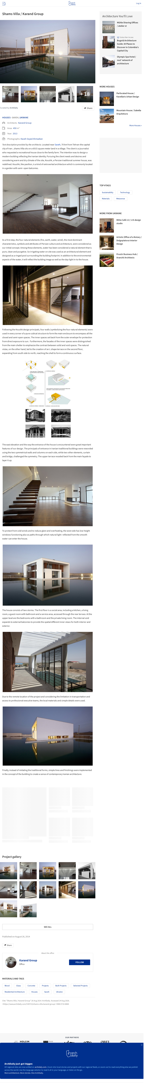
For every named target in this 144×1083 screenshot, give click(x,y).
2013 (15, 133)
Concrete (31, 985)
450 (14, 128)
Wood (7, 985)
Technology (125, 192)
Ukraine (24, 117)
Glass (18, 985)
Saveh (57, 144)
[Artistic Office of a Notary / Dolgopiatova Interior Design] (107, 242)
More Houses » (135, 125)
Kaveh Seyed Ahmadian (32, 138)
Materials (106, 198)
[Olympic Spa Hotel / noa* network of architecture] (108, 61)
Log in (138, 3)
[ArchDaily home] (72, 3)
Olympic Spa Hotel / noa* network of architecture (126, 60)
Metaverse (120, 198)
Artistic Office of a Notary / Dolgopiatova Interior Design (129, 240)
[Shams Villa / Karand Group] (8, 870)
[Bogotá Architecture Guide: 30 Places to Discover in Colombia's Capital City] (108, 42)
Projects (45, 985)
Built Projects (61, 985)
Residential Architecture (15, 992)
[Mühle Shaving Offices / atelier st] (108, 27)
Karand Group (25, 122)
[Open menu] (4, 3)
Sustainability (107, 192)
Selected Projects (80, 985)
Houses (6, 117)
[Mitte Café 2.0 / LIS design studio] (107, 225)
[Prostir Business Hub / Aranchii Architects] (107, 260)
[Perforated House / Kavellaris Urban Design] (107, 99)
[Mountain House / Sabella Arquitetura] (107, 116)
